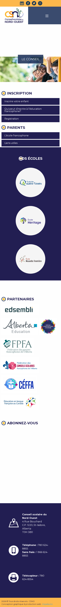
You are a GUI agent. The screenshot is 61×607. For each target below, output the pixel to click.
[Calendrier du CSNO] (22, 3)
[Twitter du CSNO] (34, 3)
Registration (11, 118)
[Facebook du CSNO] (28, 3)
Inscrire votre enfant (16, 101)
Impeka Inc (47, 604)
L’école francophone (16, 135)
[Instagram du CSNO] (40, 3)
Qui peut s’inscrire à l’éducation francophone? (23, 110)
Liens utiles (10, 143)
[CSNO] (14, 15)
